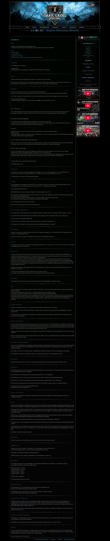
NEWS (27, 27)
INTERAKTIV (55, 27)
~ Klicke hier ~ (88, 81)
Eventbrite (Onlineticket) (88, 70)
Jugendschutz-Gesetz (16, 55)
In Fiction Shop (88, 74)
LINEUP (34, 27)
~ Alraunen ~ (88, 47)
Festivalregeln (15, 52)
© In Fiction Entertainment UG (41, 539)
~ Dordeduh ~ (88, 53)
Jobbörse (46, 335)
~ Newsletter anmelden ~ (88, 64)
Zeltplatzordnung (15, 54)
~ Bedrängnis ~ (88, 52)
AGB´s (49, 192)
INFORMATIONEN (44, 27)
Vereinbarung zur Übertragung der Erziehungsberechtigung (26, 57)
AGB (12, 50)
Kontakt (59, 539)
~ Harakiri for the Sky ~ (88, 55)
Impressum (53, 539)
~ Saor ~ (88, 57)
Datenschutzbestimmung (69, 539)
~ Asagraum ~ (88, 48)
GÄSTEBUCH (72, 27)
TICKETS (64, 27)
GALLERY (81, 27)
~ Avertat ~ (88, 50)
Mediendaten (26, 536)
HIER (46, 374)
